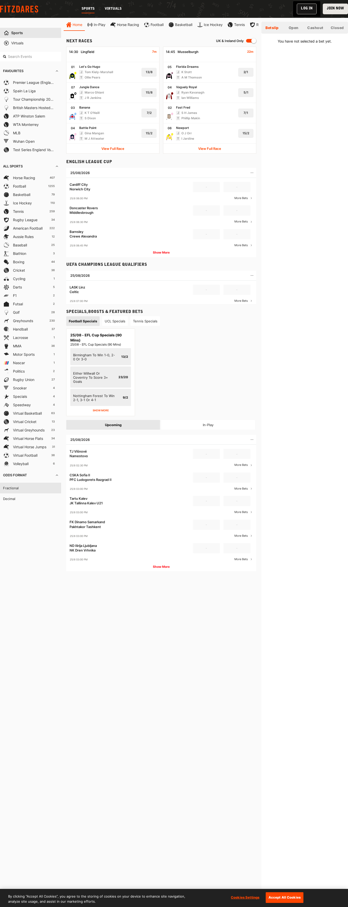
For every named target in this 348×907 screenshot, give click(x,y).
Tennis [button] (18, 211)
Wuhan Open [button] (24, 141)
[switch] (251, 40)
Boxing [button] (18, 262)
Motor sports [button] (24, 354)
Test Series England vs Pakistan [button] (33, 150)
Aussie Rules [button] (23, 236)
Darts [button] (17, 287)
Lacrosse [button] (20, 337)
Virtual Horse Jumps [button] (29, 447)
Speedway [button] (22, 405)
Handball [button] (20, 329)
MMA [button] (17, 346)
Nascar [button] (19, 363)
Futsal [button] (18, 304)
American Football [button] (28, 228)
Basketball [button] (21, 194)
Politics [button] (19, 371)
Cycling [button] (19, 279)
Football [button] (19, 186)
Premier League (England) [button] (33, 82)
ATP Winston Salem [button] (29, 116)
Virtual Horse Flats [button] (28, 438)
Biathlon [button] (19, 253)
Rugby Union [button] (23, 379)
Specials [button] (20, 396)
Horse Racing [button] (24, 178)
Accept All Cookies (285, 897)
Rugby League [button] (25, 220)
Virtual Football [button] (25, 455)
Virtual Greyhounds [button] (29, 430)
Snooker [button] (20, 388)
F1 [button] (15, 295)
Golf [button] (16, 312)
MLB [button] (16, 133)
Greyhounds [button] (23, 321)
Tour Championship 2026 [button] (33, 99)
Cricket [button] (19, 270)
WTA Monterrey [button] (26, 124)
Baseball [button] (20, 245)
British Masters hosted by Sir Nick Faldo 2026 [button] (33, 108)
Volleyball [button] (21, 464)
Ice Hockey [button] (22, 203)
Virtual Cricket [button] (24, 421)
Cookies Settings (245, 897)
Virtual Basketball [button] (27, 413)
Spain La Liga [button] (24, 91)
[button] (30, 71)
